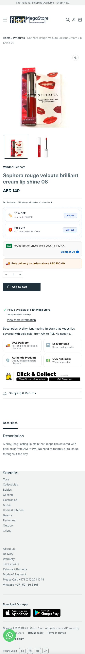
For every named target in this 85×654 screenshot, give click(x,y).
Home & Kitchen (13, 510)
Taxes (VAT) (11, 564)
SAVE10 (70, 215)
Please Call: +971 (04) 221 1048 (23, 579)
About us (9, 548)
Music (7, 505)
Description (10, 422)
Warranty (9, 559)
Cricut (7, 530)
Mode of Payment (14, 574)
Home (6, 37)
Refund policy (35, 632)
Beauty (7, 515)
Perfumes (9, 520)
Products (19, 37)
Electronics (10, 499)
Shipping (22, 202)
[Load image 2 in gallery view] (42, 147)
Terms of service (56, 632)
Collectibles (10, 484)
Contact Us (68, 251)
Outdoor (8, 525)
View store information (21, 319)
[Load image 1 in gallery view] (16, 147)
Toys (6, 479)
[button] (68, 20)
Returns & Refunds (15, 569)
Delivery (8, 553)
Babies (7, 489)
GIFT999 (70, 230)
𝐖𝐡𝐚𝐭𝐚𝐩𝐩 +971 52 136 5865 (21, 584)
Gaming (8, 494)
